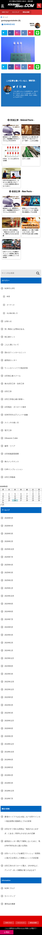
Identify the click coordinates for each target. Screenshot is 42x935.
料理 (8, 296)
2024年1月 (8, 650)
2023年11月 (9, 658)
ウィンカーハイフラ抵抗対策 (16, 368)
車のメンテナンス (11, 461)
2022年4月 (8, 705)
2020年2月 (8, 736)
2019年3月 (8, 783)
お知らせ (8, 321)
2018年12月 (9, 791)
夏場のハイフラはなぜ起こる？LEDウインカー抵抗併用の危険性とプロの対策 (22, 819)
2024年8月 (8, 611)
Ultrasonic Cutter (11, 438)
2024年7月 (8, 619)
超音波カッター (10, 360)
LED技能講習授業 (11, 454)
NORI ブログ (5, 12)
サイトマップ (15, 12)
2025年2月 (8, 580)
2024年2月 (8, 643)
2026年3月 (8, 534)
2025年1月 (8, 588)
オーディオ (11, 305)
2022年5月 (8, 697)
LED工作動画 (9, 477)
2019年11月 (9, 744)
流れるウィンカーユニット (15, 352)
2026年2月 (8, 541)
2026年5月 (8, 518)
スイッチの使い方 (11, 423)
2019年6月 (8, 760)
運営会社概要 (26, 12)
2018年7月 (8, 799)
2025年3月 (8, 572)
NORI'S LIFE (9, 288)
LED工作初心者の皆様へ (14, 399)
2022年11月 (9, 689)
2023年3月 (8, 674)
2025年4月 (8, 565)
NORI (32, 25)
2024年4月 (8, 635)
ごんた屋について (11, 345)
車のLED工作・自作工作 (14, 384)
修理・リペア (9, 446)
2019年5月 (8, 767)
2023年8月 (8, 666)
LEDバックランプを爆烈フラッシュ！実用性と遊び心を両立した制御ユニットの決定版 (22, 855)
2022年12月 (9, 682)
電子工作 (8, 430)
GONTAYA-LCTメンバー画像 (16, 415)
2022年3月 (8, 713)
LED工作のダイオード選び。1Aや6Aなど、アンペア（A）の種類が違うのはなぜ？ (21, 868)
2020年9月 (8, 728)
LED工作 (8, 391)
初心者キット (9, 337)
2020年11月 (9, 721)
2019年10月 (9, 752)
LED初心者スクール (12, 376)
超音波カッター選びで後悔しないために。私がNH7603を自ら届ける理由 (22, 843)
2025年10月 (9, 549)
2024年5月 (8, 627)
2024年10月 (9, 596)
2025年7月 (8, 557)
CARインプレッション (13, 469)
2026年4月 (8, 526)
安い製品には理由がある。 (15, 329)
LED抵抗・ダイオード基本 (15, 407)
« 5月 (2, 505)
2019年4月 (8, 775)
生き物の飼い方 (12, 313)
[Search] (37, 273)
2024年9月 (8, 604)
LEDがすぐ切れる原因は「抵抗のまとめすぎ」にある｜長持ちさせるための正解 (21, 831)
